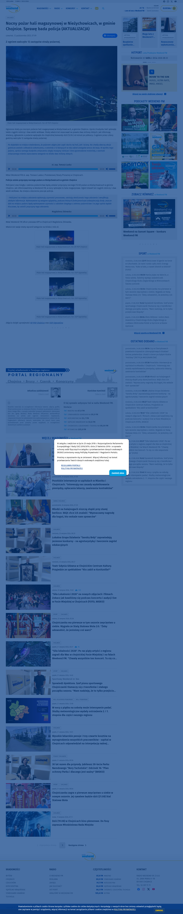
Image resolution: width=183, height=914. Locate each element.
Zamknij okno (118, 473)
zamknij (159, 910)
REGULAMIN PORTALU (70, 465)
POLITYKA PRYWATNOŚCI (72, 468)
